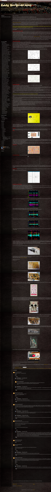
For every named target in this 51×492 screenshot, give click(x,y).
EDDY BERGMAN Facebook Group (6, 77)
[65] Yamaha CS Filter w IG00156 (5, 49)
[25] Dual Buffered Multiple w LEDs (5, 86)
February (4, 136)
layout (33, 368)
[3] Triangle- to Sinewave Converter (6, 105)
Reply (15, 395)
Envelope (25, 368)
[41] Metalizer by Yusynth (4, 71)
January (4, 140)
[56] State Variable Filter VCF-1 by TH (6, 57)
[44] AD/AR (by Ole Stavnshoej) (5, 68)
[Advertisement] (6, 29)
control (21, 368)
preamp (42, 368)
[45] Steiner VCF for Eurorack (5, 67)
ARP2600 (16, 368)
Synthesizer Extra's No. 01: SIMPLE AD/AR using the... (6, 137)
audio (18, 368)
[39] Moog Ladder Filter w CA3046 (5, 73)
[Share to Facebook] (25, 367)
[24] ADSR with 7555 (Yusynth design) (6, 87)
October (4, 130)
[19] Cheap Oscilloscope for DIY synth (6, 92)
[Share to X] (24, 367)
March (3, 135)
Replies (17, 376)
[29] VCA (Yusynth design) (5, 82)
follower (29, 368)
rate (43, 368)
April (3, 134)
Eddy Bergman (19, 386)
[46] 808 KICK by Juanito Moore (5, 66)
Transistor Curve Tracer (4, 111)
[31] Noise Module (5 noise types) (5, 80)
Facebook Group (46, 364)
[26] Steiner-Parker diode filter (5, 85)
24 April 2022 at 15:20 (19, 420)
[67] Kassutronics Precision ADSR (5, 47)
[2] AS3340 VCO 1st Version (5, 106)
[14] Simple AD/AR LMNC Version (5, 96)
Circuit (19, 368)
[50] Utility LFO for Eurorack (5, 63)
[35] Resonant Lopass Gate (5, 76)
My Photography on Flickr (4, 118)
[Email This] (23, 367)
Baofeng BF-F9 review (4, 108)
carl (17, 381)
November (4, 129)
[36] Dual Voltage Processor (5, 75)
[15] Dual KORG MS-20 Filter (5, 95)
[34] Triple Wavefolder (4, 78)
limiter (34, 368)
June (3, 132)
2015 (2, 144)
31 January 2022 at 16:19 (19, 404)
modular (40, 368)
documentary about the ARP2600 (17, 22)
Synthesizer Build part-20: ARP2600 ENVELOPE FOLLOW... (6, 138)
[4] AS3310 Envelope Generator (5, 104)
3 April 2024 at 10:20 (19, 457)
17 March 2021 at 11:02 (25, 398)
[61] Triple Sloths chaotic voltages (5, 52)
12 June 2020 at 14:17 (24, 386)
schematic (45, 368)
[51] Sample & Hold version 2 (5, 62)
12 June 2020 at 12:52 (21, 381)
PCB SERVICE (3, 42)
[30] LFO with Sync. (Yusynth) (5, 81)
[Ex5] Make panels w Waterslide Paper (6, 54)
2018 (2, 142)
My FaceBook (3, 119)
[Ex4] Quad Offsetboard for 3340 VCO (6, 59)
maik (15, 444)
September (4, 131)
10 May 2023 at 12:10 (19, 444)
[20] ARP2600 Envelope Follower (5, 91)
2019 (2, 141)
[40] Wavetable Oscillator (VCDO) (5, 72)
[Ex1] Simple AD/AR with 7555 (5, 90)
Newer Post (15, 484)
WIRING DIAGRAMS (4, 43)
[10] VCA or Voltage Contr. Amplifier (6, 99)
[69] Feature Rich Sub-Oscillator (5, 44)
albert (16, 420)
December (4, 128)
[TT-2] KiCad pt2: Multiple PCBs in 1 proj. (6, 45)
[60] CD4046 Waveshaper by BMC (5, 53)
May (3, 133)
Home (34, 484)
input (31, 368)
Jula (15, 404)
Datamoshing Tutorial (4, 113)
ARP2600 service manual (37, 36)
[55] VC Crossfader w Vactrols (5, 58)
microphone (37, 368)
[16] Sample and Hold (4, 94)
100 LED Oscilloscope (4, 109)
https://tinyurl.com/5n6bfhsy (23, 257)
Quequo (16, 457)
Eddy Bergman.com (16, 5)
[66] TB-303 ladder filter (4, 48)
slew (47, 368)
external (27, 368)
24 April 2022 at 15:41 (24, 431)
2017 (2, 143)
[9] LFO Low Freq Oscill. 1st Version (6, 100)
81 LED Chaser (3, 110)
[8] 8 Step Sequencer (4, 101)
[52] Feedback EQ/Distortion (5, 61)
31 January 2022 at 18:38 (25, 415)
